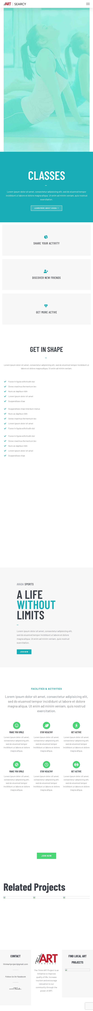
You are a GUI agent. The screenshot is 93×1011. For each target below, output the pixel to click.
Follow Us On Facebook (15, 976)
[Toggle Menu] (88, 4)
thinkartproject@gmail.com (15, 964)
